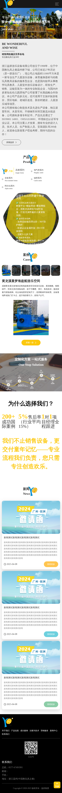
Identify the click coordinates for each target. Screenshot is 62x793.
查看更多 (51, 564)
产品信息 (15, 731)
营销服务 (44, 731)
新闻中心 (54, 731)
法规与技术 (34, 731)
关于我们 (6, 731)
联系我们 (6, 734)
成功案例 (24, 731)
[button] (27, 36)
